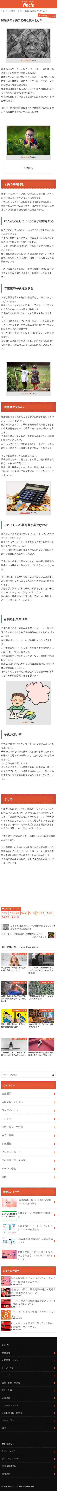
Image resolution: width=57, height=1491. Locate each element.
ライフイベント (10, 1110)
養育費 (6, 917)
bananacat (18, 1295)
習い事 (16, 917)
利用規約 (6, 1474)
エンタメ (6, 1118)
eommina (24, 722)
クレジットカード (11, 1151)
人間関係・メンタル (12, 909)
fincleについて (8, 1451)
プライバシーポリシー (12, 1459)
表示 (31, 168)
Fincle (16, 1486)
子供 (33, 913)
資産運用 (6, 1093)
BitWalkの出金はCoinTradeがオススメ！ (35, 1240)
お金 (25, 913)
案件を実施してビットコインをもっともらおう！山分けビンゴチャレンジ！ (35, 1255)
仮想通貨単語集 (9, 1466)
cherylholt (25, 393)
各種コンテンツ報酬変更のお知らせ (35, 1214)
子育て (41, 913)
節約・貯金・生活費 (12, 1126)
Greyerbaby (25, 60)
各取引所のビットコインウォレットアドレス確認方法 (35, 1227)
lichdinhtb (25, 157)
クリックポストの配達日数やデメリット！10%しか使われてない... (33, 1302)
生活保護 (15, 913)
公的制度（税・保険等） (15, 1160)
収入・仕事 (8, 1135)
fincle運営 (19, 1284)
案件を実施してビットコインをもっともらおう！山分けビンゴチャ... (33, 1280)
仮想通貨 (6, 1143)
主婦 (5, 913)
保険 (4, 1176)
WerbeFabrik (25, 513)
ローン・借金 (9, 1168)
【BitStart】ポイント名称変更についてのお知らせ (34, 1201)
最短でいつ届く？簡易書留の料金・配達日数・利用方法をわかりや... (33, 1291)
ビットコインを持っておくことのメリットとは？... (33, 1313)
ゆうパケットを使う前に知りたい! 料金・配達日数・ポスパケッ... (33, 1325)
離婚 (50, 913)
